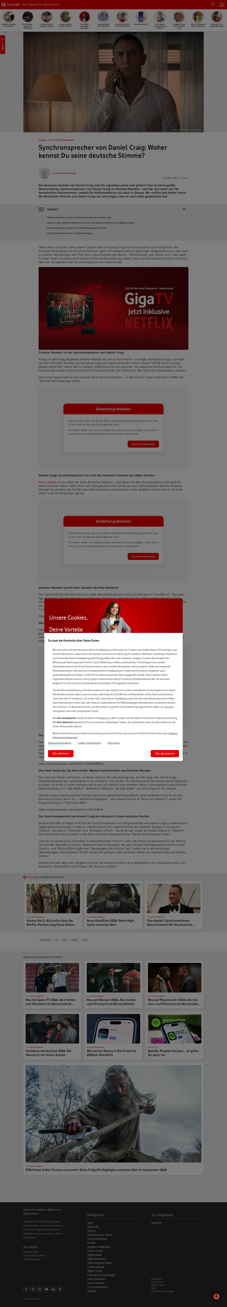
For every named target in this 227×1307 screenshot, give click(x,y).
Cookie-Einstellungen (89, 742)
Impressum (114, 742)
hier (102, 658)
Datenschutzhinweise (59, 742)
